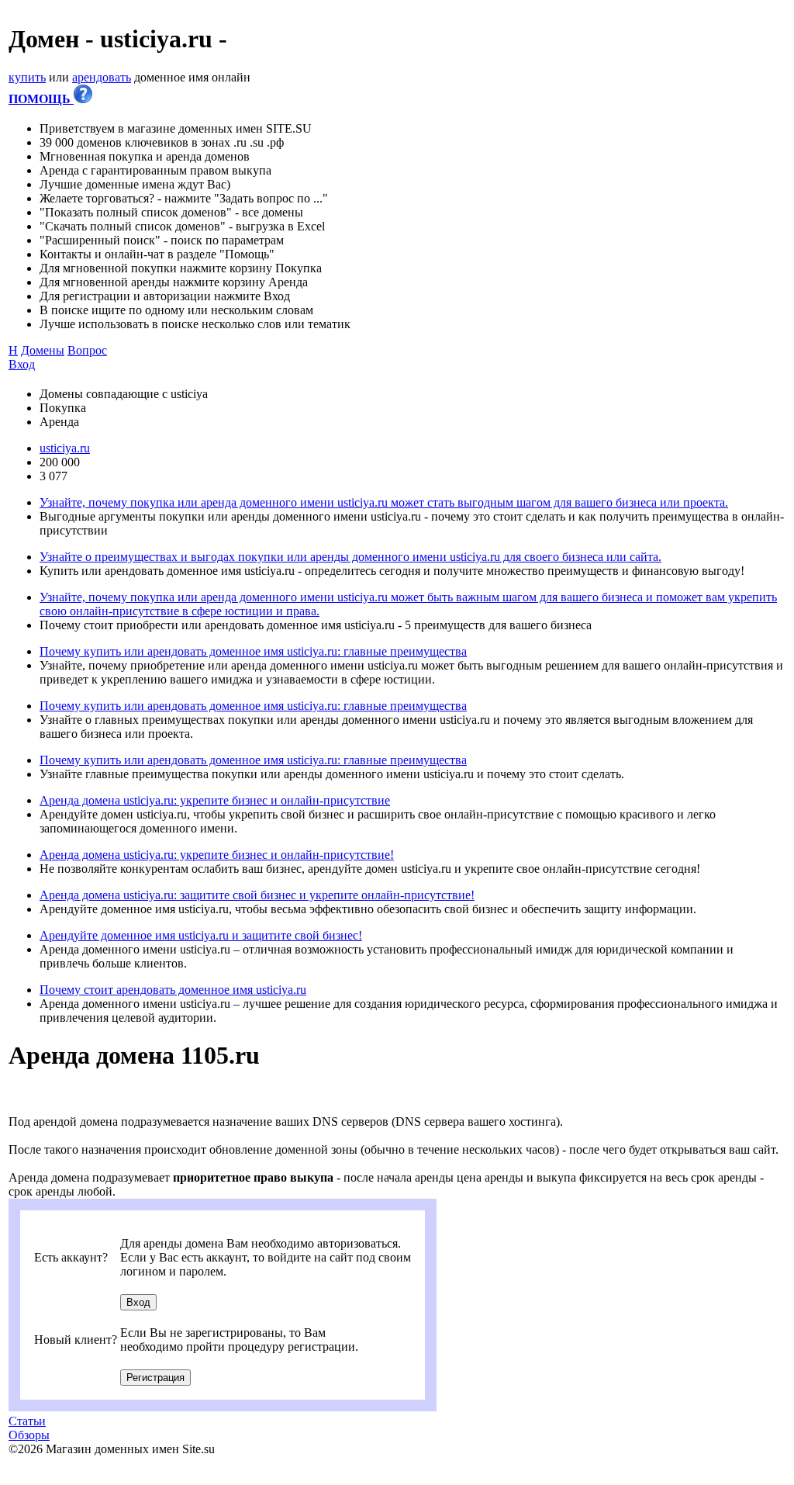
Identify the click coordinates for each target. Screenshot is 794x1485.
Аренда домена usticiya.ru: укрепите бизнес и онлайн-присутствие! (217, 854)
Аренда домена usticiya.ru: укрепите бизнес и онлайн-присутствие (215, 800)
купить (27, 77)
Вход (22, 364)
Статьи (27, 1421)
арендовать (101, 77)
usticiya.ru (65, 448)
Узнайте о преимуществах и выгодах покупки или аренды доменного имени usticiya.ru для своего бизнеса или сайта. (350, 556)
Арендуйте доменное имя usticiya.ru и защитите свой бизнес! (201, 935)
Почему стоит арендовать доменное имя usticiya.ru (173, 989)
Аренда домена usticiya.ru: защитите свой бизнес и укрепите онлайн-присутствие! (257, 895)
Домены (42, 350)
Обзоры (29, 1435)
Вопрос (87, 350)
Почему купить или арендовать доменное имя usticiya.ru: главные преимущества (253, 651)
